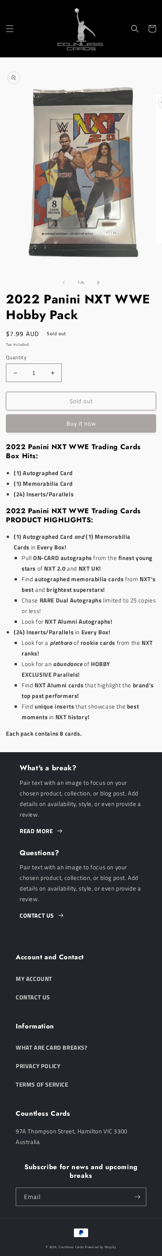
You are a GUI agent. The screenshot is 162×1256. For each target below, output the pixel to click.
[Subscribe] (137, 1197)
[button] (9, 28)
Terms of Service (42, 1084)
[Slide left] (63, 282)
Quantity (16, 357)
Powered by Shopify (100, 1247)
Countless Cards (71, 1247)
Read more (36, 830)
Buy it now (81, 423)
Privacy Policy (38, 1066)
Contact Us (33, 997)
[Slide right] (98, 282)
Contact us (37, 915)
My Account (34, 978)
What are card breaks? (52, 1047)
